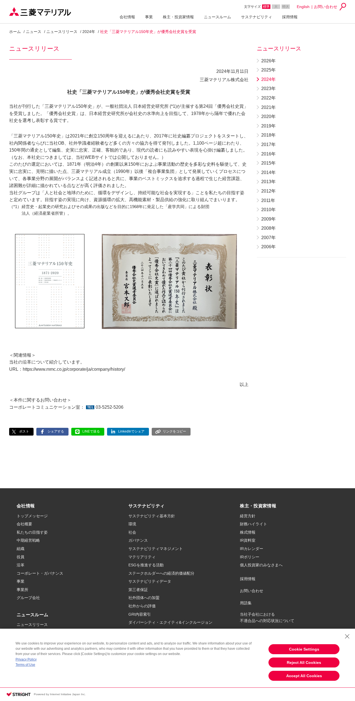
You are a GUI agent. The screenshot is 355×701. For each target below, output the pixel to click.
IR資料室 (247, 540)
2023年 (268, 88)
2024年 (88, 31)
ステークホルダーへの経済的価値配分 (161, 573)
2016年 (268, 154)
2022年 (268, 98)
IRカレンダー (251, 548)
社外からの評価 (142, 606)
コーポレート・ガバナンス (40, 573)
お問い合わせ (325, 6)
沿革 (20, 565)
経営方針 (247, 516)
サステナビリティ (256, 17)
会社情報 (127, 17)
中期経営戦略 (28, 540)
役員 (20, 557)
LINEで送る (91, 431)
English (303, 6)
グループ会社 (28, 597)
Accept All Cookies (304, 676)
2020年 (268, 116)
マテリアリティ (142, 557)
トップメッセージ (32, 516)
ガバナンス (138, 540)
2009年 (268, 219)
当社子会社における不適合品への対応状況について (267, 617)
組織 (20, 548)
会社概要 (24, 524)
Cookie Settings (304, 649)
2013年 (268, 181)
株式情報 (247, 532)
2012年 (268, 191)
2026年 (268, 60)
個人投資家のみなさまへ (261, 565)
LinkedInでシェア (131, 431)
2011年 (268, 200)
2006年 (268, 246)
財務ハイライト (253, 524)
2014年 (268, 172)
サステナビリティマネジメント (155, 548)
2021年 (268, 107)
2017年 (268, 144)
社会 (132, 532)
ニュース (33, 31)
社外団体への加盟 (143, 597)
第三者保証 (138, 589)
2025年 (268, 70)
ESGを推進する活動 (146, 565)
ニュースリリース (61, 31)
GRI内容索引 (139, 614)
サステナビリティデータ (149, 581)
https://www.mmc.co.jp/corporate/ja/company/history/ (74, 369)
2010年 (268, 209)
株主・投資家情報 (178, 17)
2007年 (268, 237)
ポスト (24, 431)
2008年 (268, 228)
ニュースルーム (217, 17)
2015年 (268, 163)
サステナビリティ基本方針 (151, 516)
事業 (149, 17)
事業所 (22, 589)
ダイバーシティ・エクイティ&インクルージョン (170, 622)
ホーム (15, 31)
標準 (266, 7)
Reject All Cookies (304, 662)
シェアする (55, 431)
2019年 (268, 126)
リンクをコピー (174, 431)
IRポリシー (249, 557)
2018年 (268, 135)
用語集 (246, 603)
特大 (285, 7)
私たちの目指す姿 (32, 532)
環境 (132, 524)
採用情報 (290, 17)
